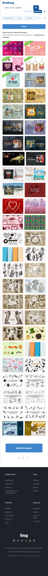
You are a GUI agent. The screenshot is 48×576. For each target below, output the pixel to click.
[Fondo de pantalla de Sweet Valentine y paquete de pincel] (12, 64)
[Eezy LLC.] (24, 536)
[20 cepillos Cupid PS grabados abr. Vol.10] (12, 333)
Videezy (8, 487)
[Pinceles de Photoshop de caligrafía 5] (12, 396)
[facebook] (14, 540)
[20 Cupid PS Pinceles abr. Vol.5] (35, 286)
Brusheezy (9, 480)
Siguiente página (24, 448)
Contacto (36, 521)
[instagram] (26, 540)
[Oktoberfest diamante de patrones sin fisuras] (12, 254)
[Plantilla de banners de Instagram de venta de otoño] (35, 428)
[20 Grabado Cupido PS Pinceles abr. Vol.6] (35, 238)
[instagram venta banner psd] (35, 174)
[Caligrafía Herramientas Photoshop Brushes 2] (35, 412)
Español (8, 512)
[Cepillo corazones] (35, 206)
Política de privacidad (31, 556)
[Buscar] (36, 7)
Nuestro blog (36, 516)
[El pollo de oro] (13, 159)
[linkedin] (34, 540)
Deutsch (8, 519)
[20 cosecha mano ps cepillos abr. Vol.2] (35, 365)
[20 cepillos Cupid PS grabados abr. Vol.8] (35, 301)
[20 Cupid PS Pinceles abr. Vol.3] (12, 270)
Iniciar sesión (28, 11)
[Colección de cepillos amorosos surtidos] (12, 238)
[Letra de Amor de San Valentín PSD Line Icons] (12, 48)
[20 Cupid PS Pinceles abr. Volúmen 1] (12, 286)
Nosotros (36, 508)
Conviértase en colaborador (11, 492)
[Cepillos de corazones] (12, 222)
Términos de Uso (14, 556)
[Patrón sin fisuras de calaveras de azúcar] (35, 222)
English (8, 508)
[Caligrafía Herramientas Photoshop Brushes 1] (12, 412)
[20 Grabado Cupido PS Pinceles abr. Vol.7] (12, 301)
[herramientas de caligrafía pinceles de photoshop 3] (12, 381)
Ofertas (36, 480)
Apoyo (35, 487)
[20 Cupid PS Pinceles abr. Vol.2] (35, 270)
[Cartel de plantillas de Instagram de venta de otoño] (12, 428)
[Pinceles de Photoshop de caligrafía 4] (35, 381)
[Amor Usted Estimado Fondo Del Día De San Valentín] (12, 80)
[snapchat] (30, 540)
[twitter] (18, 540)
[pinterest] (22, 540)
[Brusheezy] (8, 3)
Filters (24, 26)
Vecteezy (9, 484)
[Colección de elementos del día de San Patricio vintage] (35, 333)
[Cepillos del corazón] (12, 206)
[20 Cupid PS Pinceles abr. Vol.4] (35, 254)
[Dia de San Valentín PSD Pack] (35, 64)
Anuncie (36, 484)
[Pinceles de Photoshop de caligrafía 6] (35, 396)
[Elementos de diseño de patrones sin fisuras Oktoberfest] (35, 349)
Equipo (36, 512)
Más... (7, 523)
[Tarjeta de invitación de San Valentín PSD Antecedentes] (35, 48)
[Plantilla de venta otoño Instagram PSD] (35, 80)
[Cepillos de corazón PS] (12, 365)
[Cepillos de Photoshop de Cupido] (35, 190)
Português (9, 515)
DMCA (35, 491)
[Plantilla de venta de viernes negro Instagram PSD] (36, 159)
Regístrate (37, 11)
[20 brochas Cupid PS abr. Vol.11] (12, 317)
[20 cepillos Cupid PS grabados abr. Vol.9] (35, 317)
